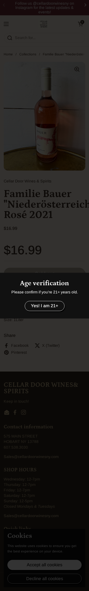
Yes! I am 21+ (44, 306)
